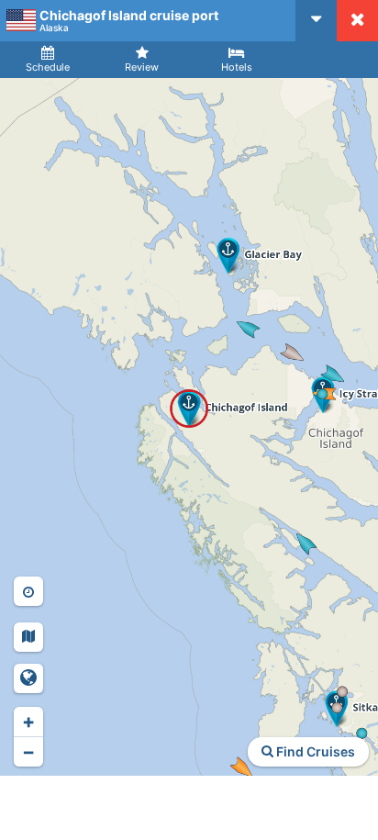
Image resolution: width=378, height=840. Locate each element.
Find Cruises (314, 751)
